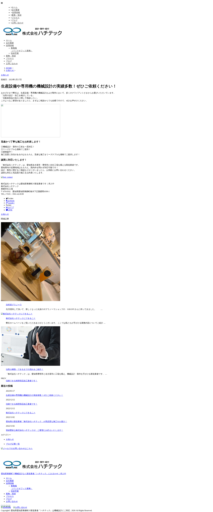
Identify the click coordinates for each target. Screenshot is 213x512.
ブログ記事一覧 (13, 444)
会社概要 (15, 10)
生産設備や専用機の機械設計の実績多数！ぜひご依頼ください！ (34, 395)
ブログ (15, 20)
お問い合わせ (17, 23)
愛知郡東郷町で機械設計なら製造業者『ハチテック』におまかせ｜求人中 (33, 474)
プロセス (15, 18)
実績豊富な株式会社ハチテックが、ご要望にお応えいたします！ (34, 430)
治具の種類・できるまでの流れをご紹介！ (24, 369)
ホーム (15, 7)
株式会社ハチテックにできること (21, 318)
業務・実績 (16, 15)
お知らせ (5, 214)
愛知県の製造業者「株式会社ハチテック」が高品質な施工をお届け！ (36, 421)
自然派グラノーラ (14, 305)
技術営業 (15, 53)
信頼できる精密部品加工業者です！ (21, 381)
